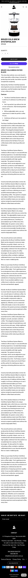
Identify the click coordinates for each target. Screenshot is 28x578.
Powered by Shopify (14, 576)
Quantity (4, 50)
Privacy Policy (17, 559)
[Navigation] (1, 6)
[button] (26, 559)
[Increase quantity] (7, 53)
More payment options (14, 67)
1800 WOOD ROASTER (14, 551)
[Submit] (25, 519)
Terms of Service (6, 559)
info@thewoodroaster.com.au (14, 556)
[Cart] (26, 6)
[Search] (23, 6)
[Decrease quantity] (2, 53)
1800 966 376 (14, 553)
